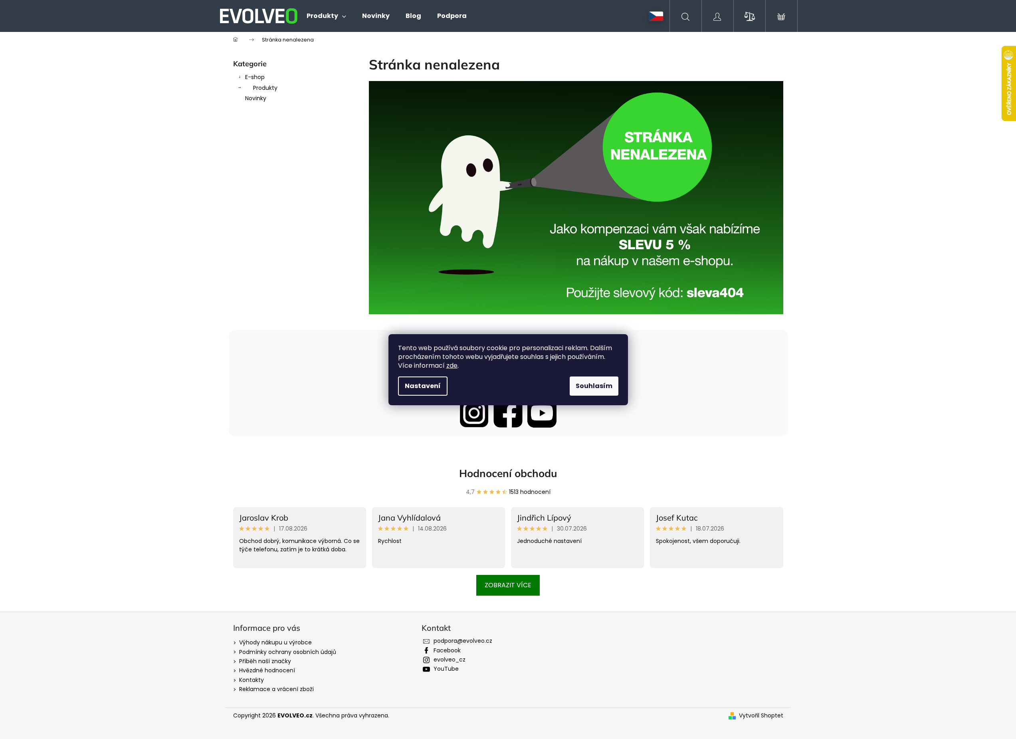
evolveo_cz (449, 660)
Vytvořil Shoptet (761, 715)
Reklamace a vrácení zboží (276, 689)
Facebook (447, 650)
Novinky (255, 98)
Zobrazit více (508, 585)
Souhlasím (594, 385)
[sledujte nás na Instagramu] (474, 413)
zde (451, 365)
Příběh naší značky (265, 661)
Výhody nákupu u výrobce (275, 642)
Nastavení (423, 385)
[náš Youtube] (542, 413)
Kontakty (251, 680)
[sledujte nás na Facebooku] (508, 413)
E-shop (255, 77)
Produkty (265, 88)
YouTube (446, 669)
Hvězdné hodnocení (267, 670)
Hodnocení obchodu (508, 473)
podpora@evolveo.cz (463, 641)
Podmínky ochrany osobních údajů (287, 652)
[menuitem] (326, 16)
